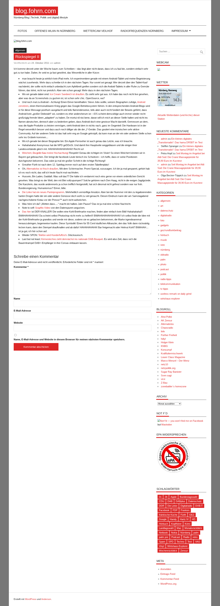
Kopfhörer (176, 523)
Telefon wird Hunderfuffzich (52, 235)
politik (163, 274)
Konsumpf (166, 349)
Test (189, 541)
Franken (185, 510)
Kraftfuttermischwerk (172, 353)
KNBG (164, 346)
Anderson (46, 599)
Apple (174, 497)
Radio (186, 537)
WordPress (30, 599)
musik (163, 240)
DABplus (180, 501)
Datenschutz (195, 501)
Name (17, 298)
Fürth (183, 514)
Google (163, 519)
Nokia (174, 532)
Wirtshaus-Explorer (177, 546)
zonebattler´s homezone (173, 386)
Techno (180, 541)
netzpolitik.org (168, 368)
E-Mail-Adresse (22, 310)
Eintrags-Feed (167, 574)
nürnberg (165, 249)
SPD (170, 541)
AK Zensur (166, 320)
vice (163, 379)
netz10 (164, 364)
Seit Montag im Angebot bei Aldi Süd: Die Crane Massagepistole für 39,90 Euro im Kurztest (181, 157)
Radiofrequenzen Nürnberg (142, 30)
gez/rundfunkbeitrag (170, 230)
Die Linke (172, 505)
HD (193, 519)
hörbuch (164, 235)
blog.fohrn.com (35, 11)
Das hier (26, 211)
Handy (173, 519)
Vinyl (161, 546)
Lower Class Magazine (173, 357)
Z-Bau (164, 382)
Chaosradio (167, 327)
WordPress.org (168, 583)
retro (195, 537)
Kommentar (21, 267)
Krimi (187, 523)
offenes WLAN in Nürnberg (55, 30)
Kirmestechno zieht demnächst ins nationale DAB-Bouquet (72, 239)
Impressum (180, 30)
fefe (163, 331)
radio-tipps (165, 279)
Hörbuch (163, 523)
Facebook (164, 510)
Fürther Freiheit (169, 335)
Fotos (22, 30)
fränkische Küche (168, 514)
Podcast (175, 537)
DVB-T (199, 505)
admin (57, 63)
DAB (169, 501)
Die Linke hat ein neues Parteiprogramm (43, 192)
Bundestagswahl (188, 497)
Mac (179, 528)
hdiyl (163, 338)
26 (166, 497)
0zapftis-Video (42, 207)
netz (162, 244)
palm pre (163, 537)
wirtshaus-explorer (170, 298)
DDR (161, 505)
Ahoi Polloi (166, 316)
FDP (175, 510)
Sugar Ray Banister (171, 371)
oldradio (164, 254)
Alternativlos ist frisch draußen (42, 168)
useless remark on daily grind (175, 293)
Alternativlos (167, 324)
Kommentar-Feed (169, 579)
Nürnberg (185, 532)
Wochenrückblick (168, 550)
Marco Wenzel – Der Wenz (175, 360)
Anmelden (165, 569)
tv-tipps (164, 288)
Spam (162, 541)
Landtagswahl (166, 528)
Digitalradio (186, 505)
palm (163, 259)
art (161, 205)
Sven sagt (166, 375)
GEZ (191, 514)
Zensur (184, 550)
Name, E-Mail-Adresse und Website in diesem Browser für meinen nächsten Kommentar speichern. (69, 339)
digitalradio (166, 215)
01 (160, 497)
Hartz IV (184, 519)
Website (18, 322)
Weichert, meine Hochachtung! (45, 153)
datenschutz (166, 210)
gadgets (164, 225)
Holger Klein (167, 342)
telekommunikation (170, 284)
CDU (161, 501)
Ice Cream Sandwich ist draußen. (67, 94)
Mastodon (166, 424)
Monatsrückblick (193, 528)
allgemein (20, 50)
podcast (164, 269)
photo (163, 264)
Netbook (163, 532)
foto (162, 220)
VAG (197, 541)
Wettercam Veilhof (98, 30)
